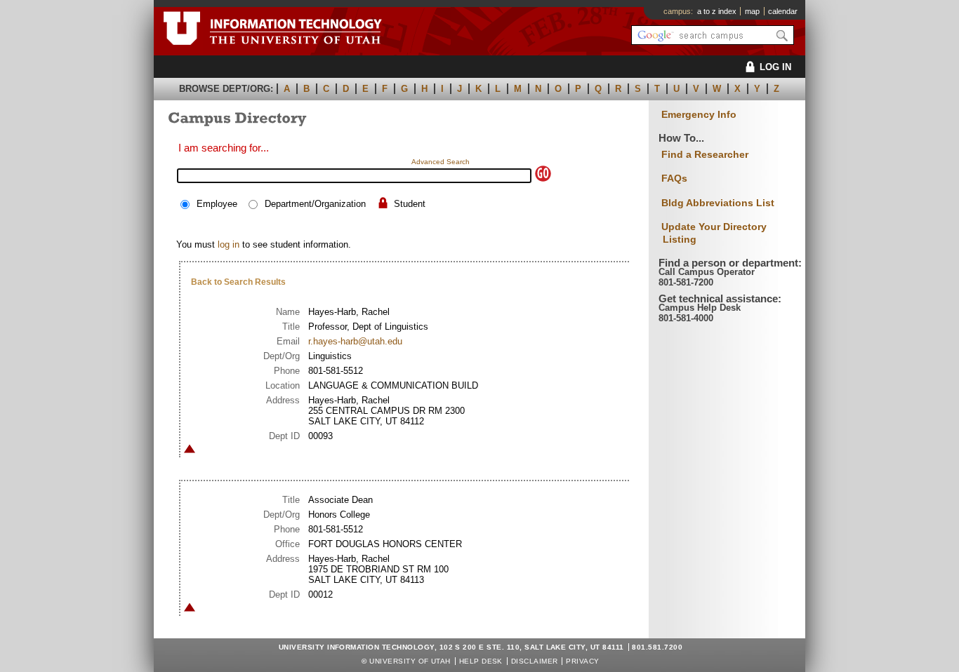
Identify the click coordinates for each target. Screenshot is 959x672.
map (752, 11)
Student (409, 204)
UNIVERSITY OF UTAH (410, 661)
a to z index (716, 11)
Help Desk (481, 661)
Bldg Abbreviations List (717, 202)
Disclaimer (534, 661)
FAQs (674, 178)
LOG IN (775, 67)
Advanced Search (440, 162)
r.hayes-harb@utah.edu (355, 341)
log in (228, 244)
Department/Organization (315, 204)
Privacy (582, 661)
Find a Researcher (704, 154)
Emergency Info (698, 114)
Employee (217, 204)
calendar (783, 11)
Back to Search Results (238, 282)
